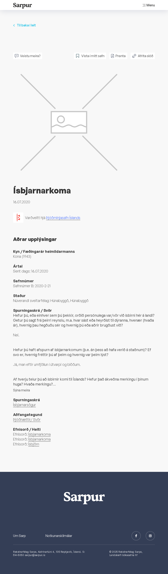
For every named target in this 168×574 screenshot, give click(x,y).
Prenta (121, 56)
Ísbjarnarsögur (24, 404)
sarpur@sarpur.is (35, 555)
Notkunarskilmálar (58, 536)
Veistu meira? (30, 56)
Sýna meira (21, 390)
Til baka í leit (26, 25)
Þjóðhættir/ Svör (27, 419)
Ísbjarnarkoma (39, 434)
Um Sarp (19, 536)
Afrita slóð (145, 56)
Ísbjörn (33, 444)
